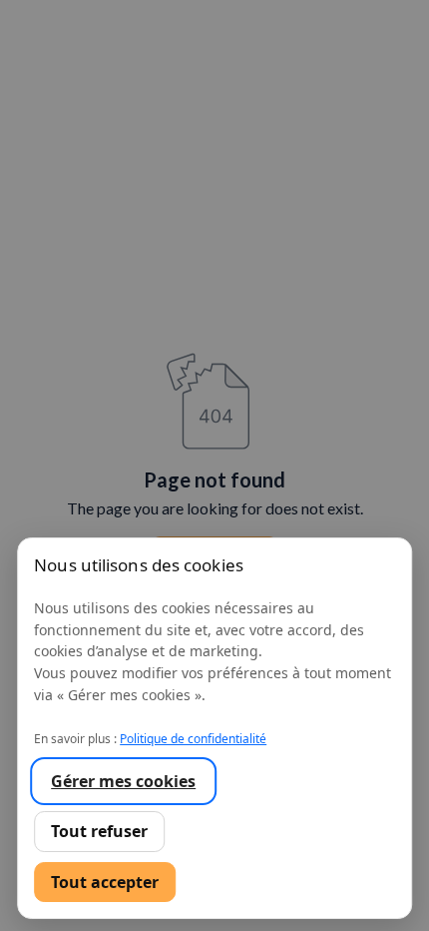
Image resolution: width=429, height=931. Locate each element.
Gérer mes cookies (123, 781)
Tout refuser (99, 831)
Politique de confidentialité (193, 738)
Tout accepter (105, 882)
